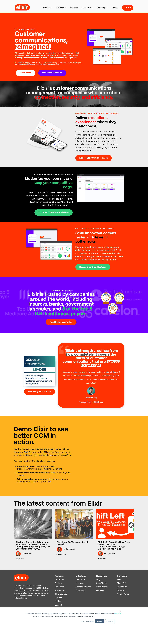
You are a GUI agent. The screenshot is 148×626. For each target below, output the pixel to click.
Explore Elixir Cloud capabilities (53, 212)
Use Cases (59, 587)
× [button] (120, 611)
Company (101, 8)
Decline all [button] (110, 621)
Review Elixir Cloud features (92, 267)
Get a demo (25, 73)
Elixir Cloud (59, 580)
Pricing (58, 601)
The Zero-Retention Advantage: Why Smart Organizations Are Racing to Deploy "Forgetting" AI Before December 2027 (33, 545)
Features (58, 583)
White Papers (102, 587)
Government (81, 590)
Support (114, 8)
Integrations (60, 590)
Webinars (100, 590)
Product (46, 8)
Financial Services (83, 587)
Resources (86, 8)
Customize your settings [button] (87, 621)
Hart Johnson (69, 549)
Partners (74, 8)
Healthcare (80, 580)
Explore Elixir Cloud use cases (93, 158)
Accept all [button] (99, 621)
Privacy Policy (117, 613)
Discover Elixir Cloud (52, 73)
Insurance (80, 583)
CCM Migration (61, 594)
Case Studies (101, 583)
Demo (128, 8)
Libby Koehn (27, 554)
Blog (98, 580)
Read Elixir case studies (61, 322)
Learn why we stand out (39, 392)
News (119, 580)
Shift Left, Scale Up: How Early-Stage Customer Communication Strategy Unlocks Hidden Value (114, 545)
